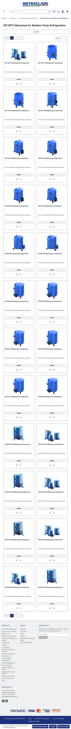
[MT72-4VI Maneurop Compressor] (19, 385)
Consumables (6, 647)
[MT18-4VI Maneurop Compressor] (19, 147)
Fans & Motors (6, 656)
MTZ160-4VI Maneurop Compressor (51, 492)
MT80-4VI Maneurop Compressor (50, 397)
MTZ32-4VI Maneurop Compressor (50, 587)
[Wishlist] (58, 11)
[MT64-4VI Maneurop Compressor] (52, 338)
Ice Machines (5, 660)
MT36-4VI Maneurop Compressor (16, 254)
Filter (37, 32)
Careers (22, 636)
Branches (23, 629)
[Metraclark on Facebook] (3, 701)
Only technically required (40, 726)
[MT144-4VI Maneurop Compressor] (19, 99)
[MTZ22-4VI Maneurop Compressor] (52, 528)
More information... (11, 727)
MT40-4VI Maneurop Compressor (50, 254)
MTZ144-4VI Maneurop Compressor (17, 492)
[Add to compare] (17, 83)
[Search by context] (11, 11)
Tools (3, 680)
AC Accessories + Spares (9, 631)
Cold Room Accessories (9, 636)
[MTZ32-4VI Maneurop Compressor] (52, 576)
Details (19, 79)
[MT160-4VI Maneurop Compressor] (52, 99)
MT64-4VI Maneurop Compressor (50, 349)
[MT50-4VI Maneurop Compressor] (52, 290)
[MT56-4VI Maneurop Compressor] (19, 338)
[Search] (49, 11)
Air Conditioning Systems (9, 629)
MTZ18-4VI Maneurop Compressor (17, 540)
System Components (8, 678)
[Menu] (4, 11)
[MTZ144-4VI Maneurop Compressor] (19, 481)
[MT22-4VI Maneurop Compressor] (52, 147)
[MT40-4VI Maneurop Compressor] (52, 242)
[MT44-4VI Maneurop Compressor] (19, 290)
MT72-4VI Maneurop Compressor (16, 397)
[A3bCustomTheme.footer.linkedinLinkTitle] (6, 701)
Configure (53, 726)
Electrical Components (8, 654)
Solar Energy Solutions (8, 676)
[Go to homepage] (35, 4)
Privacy (30, 718)
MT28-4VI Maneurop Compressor (16, 206)
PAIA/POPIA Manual (26, 642)
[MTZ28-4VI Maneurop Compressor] (19, 576)
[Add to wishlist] (20, 83)
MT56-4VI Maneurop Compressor (16, 349)
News (22, 634)
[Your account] (63, 11)
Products (6, 625)
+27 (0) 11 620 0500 (8, 694)
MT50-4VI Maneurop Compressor (50, 301)
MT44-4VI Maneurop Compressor (16, 301)
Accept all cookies (63, 726)
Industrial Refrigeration (8, 663)
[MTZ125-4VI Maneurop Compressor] (52, 433)
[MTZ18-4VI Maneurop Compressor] (19, 528)
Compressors (6, 642)
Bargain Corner (6, 634)
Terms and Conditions (58, 718)
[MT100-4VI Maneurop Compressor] (19, 52)
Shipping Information (34, 721)
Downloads (23, 631)
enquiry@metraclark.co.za (10, 696)
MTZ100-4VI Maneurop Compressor (17, 444)
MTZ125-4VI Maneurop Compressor (51, 444)
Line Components (7, 665)
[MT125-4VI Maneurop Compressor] (52, 52)
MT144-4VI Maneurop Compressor (17, 110)
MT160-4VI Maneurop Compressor (50, 110)
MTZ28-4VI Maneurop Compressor (17, 587)
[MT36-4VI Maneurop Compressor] (19, 242)
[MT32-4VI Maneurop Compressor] (52, 195)
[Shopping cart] (67, 11)
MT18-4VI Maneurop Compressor (16, 158)
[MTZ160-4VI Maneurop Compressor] (52, 481)
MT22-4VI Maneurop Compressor (50, 158)
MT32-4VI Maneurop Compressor (50, 206)
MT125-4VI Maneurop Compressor (50, 63)
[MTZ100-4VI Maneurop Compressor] (19, 433)
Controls (4, 645)
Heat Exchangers (7, 658)
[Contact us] (54, 11)
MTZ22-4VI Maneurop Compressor (50, 540)
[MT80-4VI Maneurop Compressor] (52, 385)
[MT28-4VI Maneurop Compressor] (19, 195)
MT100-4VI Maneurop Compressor (17, 63)
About (22, 625)
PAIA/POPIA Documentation (42, 718)
